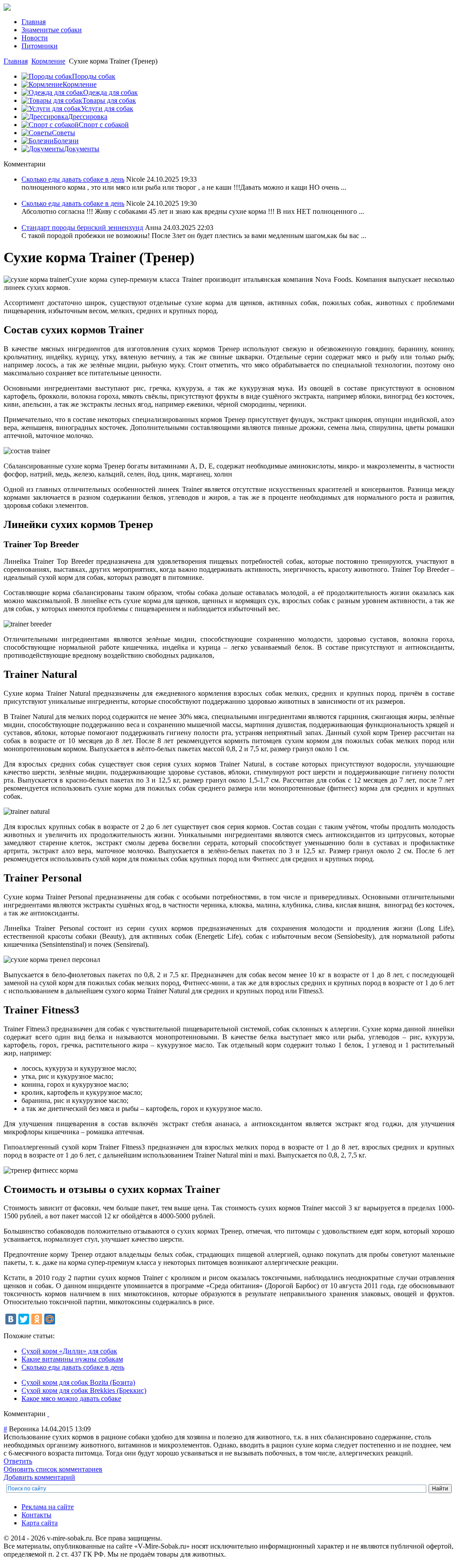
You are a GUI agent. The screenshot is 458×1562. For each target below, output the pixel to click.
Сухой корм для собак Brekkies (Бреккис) (83, 1390)
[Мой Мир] (49, 1319)
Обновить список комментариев (53, 1469)
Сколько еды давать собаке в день (72, 179)
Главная (16, 61)
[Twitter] (23, 1319)
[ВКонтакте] (10, 1319)
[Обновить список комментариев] (48, 1413)
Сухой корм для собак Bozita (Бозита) (78, 1382)
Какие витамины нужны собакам (72, 1359)
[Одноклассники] (36, 1319)
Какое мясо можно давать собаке (71, 1398)
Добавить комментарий (39, 1477)
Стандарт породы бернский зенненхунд (82, 227)
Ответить (18, 1461)
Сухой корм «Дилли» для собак (69, 1351)
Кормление (48, 61)
